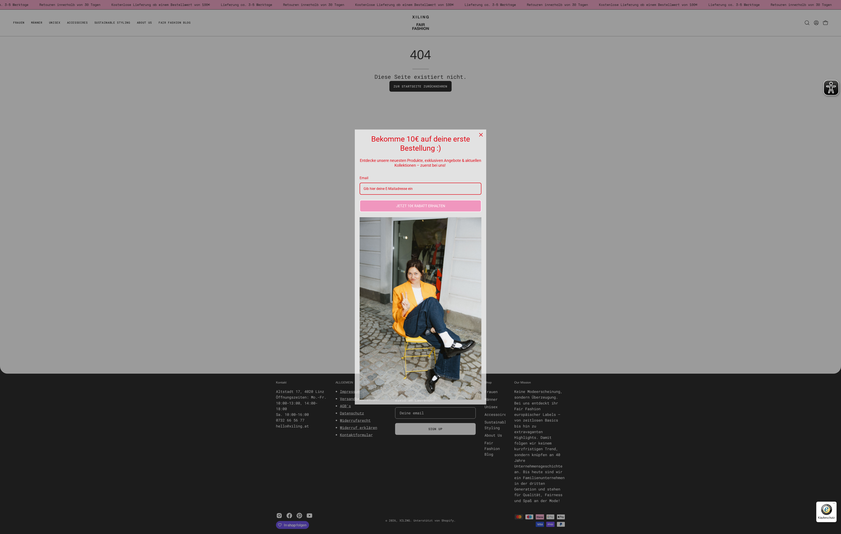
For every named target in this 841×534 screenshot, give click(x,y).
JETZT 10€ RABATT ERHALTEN (420, 206)
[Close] (481, 135)
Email (364, 178)
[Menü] (834, 504)
